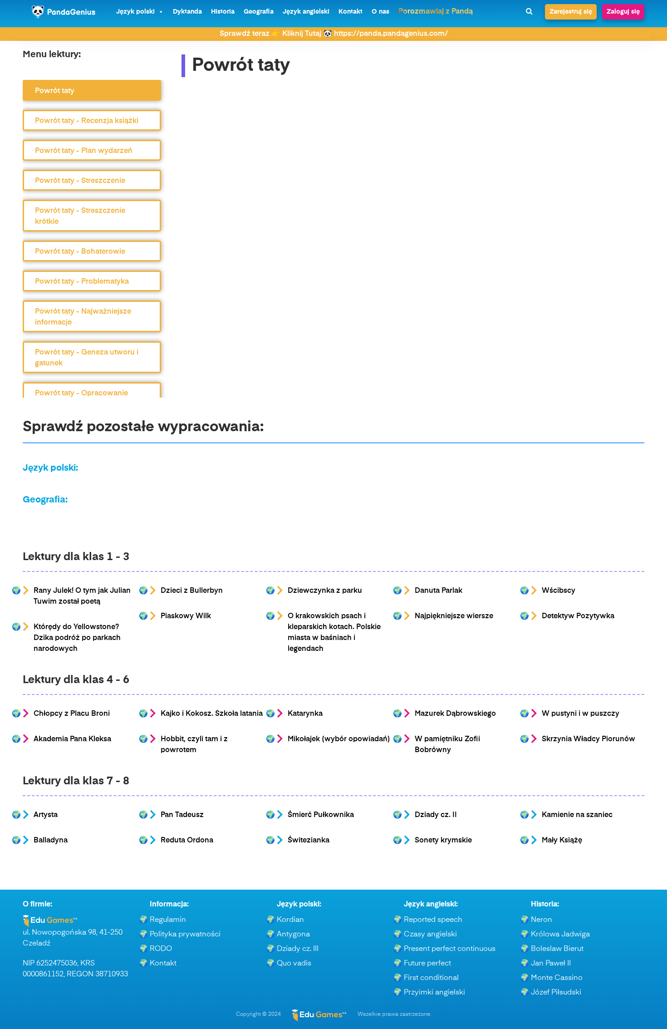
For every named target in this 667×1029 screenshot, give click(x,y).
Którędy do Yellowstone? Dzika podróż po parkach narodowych (77, 638)
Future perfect (427, 963)
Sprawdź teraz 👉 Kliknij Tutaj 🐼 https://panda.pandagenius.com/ (334, 34)
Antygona (293, 934)
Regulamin (168, 920)
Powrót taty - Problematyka (82, 282)
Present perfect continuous (449, 949)
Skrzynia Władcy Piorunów (588, 739)
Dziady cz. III (298, 949)
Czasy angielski (430, 934)
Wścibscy (558, 591)
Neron (541, 920)
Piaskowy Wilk (186, 616)
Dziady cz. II (436, 815)
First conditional (431, 978)
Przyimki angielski (434, 992)
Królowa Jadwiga (560, 934)
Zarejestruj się (570, 12)
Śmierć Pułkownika (321, 815)
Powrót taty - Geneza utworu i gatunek (86, 358)
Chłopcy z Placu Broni (72, 714)
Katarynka (305, 714)
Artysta (46, 815)
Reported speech (433, 920)
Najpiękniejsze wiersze (454, 616)
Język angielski (306, 12)
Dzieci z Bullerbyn (192, 591)
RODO (161, 949)
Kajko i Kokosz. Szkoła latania (212, 714)
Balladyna (51, 840)
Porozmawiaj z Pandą (435, 11)
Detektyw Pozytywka (578, 616)
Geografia (259, 12)
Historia (223, 12)
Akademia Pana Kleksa (72, 739)
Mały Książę (562, 840)
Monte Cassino (557, 978)
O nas (380, 12)
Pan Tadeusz (182, 815)
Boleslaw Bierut (557, 949)
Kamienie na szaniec (577, 815)
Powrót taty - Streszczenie (80, 181)
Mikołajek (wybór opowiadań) (339, 739)
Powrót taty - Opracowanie (81, 393)
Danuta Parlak (438, 591)
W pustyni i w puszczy (580, 714)
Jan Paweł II (551, 963)
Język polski (135, 12)
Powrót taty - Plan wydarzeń (83, 151)
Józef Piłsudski (556, 992)
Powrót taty (54, 91)
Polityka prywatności (185, 934)
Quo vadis (294, 963)
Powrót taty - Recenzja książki (86, 121)
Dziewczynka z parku (325, 591)
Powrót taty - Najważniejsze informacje (83, 317)
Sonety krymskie (443, 840)
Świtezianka (308, 840)
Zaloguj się (623, 12)
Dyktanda (187, 12)
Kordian (290, 920)
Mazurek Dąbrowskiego (455, 714)
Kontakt (350, 12)
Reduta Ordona (187, 840)
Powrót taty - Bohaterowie (80, 252)
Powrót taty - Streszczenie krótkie (80, 216)
